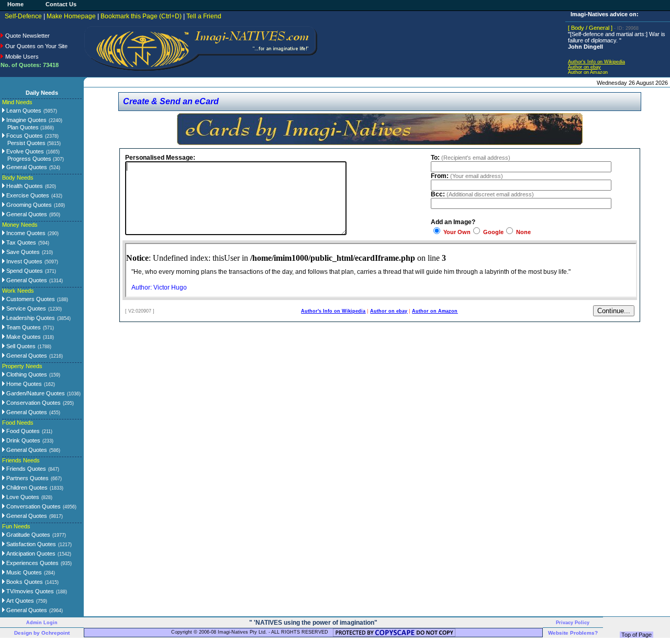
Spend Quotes (24, 271)
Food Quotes (22, 431)
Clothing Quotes (26, 374)
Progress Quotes (35, 159)
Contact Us (61, 4)
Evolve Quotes (24, 151)
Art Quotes (19, 600)
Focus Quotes (24, 135)
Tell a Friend (203, 16)
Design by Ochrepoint (42, 633)
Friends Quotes (25, 469)
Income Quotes (25, 233)
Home (15, 4)
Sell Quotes (20, 346)
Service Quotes (25, 308)
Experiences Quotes (32, 563)
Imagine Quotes (26, 120)
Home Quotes (23, 384)
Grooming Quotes (28, 205)
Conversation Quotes (33, 506)
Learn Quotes (23, 110)
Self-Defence (23, 16)
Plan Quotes (30, 127)
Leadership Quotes (30, 318)
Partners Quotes (27, 478)
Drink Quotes (22, 440)
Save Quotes (22, 252)
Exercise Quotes (27, 195)
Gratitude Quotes (27, 535)
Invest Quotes (23, 261)
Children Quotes (26, 487)
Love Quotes (22, 497)
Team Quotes (23, 327)
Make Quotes (23, 337)
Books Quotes (24, 582)
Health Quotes (24, 186)
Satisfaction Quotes (30, 544)
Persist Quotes (34, 143)
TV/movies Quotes (29, 591)
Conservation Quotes (33, 403)
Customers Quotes (30, 299)
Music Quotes (23, 572)
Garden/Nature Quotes (35, 393)
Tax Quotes (20, 242)
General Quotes (26, 167)
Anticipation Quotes (30, 553)
